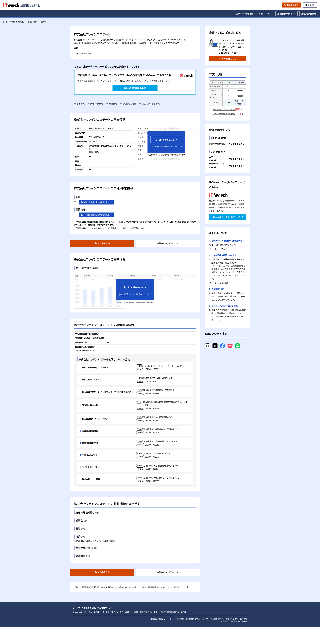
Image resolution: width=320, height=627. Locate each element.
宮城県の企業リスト (17, 22)
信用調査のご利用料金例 (227, 109)
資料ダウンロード (287, 13)
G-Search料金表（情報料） (228, 113)
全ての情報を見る (164, 140)
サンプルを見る (236, 143)
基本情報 (81, 103)
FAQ (268, 13)
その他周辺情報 (129, 103)
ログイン (311, 5)
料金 (261, 13)
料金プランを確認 (220, 282)
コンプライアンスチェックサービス (116, 612)
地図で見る (94, 152)
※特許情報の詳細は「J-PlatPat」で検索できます (95, 541)
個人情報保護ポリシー (195, 618)
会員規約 (243, 618)
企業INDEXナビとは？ (245, 13)
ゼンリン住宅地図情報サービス (173, 612)
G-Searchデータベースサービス (226, 216)
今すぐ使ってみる (229, 58)
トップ (5, 22)
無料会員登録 (293, 5)
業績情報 (113, 103)
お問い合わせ (310, 13)
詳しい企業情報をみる (135, 87)
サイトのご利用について (176, 587)
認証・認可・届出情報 (151, 103)
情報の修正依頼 (232, 618)
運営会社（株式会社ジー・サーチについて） (167, 618)
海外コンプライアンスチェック (145, 612)
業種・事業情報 (96, 103)
